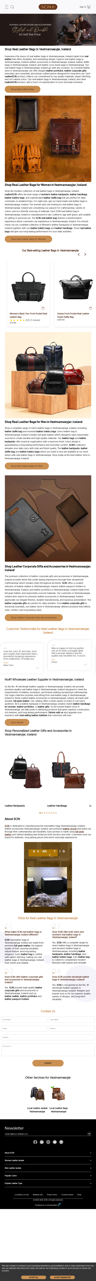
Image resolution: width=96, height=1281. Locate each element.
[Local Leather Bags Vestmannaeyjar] (58, 1093)
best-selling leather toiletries (33, 715)
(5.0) (28, 320)
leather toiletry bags (14, 197)
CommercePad (51, 1205)
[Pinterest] (60, 1142)
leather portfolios (54, 70)
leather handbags (78, 194)
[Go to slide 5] (49, 813)
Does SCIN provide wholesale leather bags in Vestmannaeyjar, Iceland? (70, 978)
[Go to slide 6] (51, 813)
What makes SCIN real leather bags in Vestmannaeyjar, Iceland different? (23, 933)
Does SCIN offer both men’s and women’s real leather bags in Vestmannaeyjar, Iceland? (68, 935)
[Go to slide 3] (44, 813)
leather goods (70, 828)
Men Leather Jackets (13, 1168)
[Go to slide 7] (53, 813)
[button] (89, 1134)
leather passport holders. (17, 999)
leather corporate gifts (75, 70)
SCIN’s (72, 444)
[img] (25, 774)
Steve (43, 659)
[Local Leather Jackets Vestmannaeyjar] (37, 1093)
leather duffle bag (52, 197)
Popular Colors (11, 1175)
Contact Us (48, 1011)
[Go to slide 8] (56, 813)
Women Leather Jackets (14, 1160)
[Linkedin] (41, 1142)
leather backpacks (71, 448)
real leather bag (49, 218)
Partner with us (55, 712)
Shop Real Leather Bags (22, 89)
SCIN (38, 218)
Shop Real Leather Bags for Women (28, 239)
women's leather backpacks (55, 194)
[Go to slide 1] (40, 813)
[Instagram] (48, 1142)
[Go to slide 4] (47, 813)
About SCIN (9, 1153)
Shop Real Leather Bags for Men (27, 466)
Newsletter (14, 1129)
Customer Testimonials (21, 629)
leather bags (68, 438)
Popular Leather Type (13, 1183)
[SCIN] (48, 6)
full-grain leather (22, 700)
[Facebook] (35, 1142)
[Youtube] (55, 1142)
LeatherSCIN (11, 76)
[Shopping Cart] (88, 6)
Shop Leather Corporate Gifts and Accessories (34, 617)
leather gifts (43, 706)
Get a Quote (17, 722)
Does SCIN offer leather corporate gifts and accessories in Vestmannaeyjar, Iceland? (24, 979)
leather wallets (12, 996)
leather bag (26, 954)
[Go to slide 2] (42, 813)
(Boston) (44, 662)
